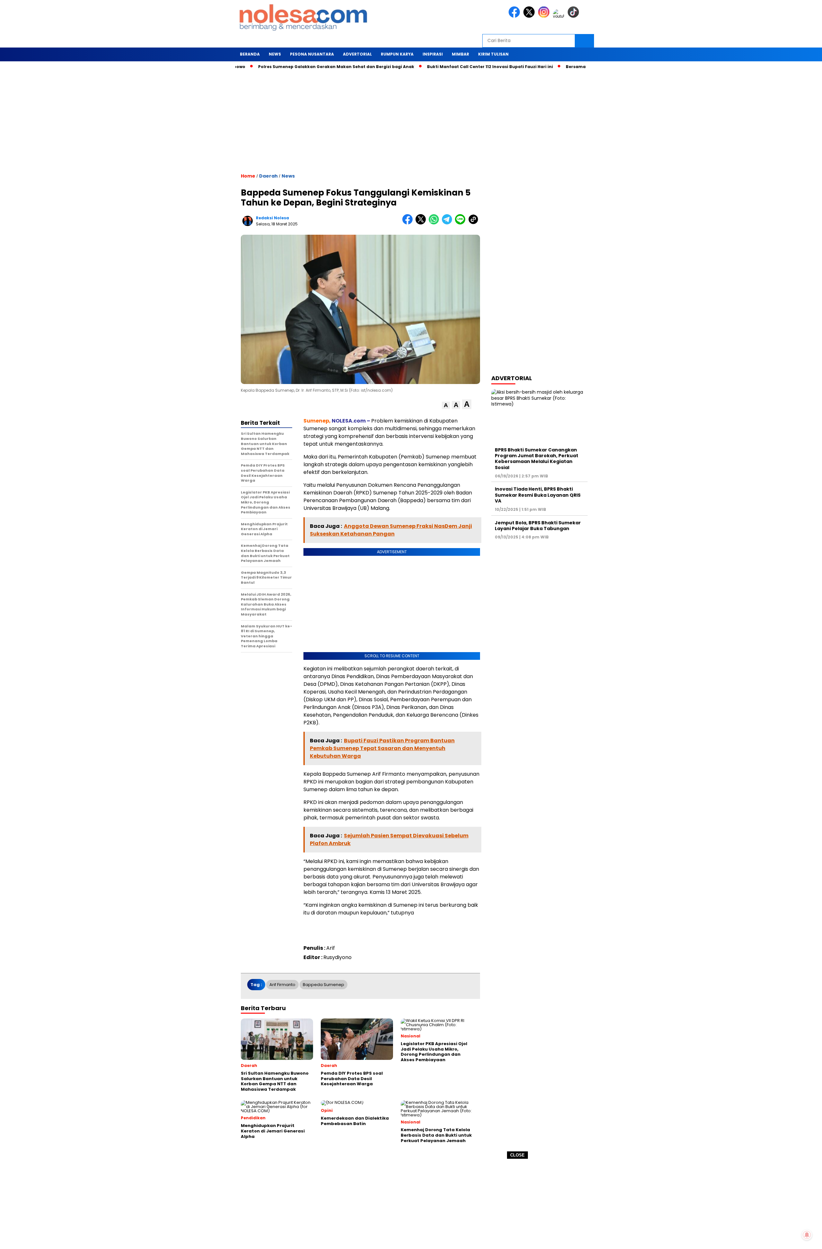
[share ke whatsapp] (435, 223)
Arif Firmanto (282, 985)
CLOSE (517, 1155)
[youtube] (559, 16)
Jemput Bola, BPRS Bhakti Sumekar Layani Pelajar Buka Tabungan (538, 526)
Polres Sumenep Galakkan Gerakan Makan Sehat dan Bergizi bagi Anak (305, 66)
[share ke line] (461, 223)
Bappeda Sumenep (323, 985)
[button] (446, 405)
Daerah (268, 176)
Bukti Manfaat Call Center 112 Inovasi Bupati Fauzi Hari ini (459, 66)
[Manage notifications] (807, 1235)
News (288, 176)
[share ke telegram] (448, 223)
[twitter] (530, 16)
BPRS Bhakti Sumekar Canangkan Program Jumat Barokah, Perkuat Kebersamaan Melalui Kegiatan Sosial (536, 459)
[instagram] (545, 16)
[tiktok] (574, 16)
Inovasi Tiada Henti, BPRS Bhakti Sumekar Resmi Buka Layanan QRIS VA (538, 495)
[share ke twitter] (422, 223)
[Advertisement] (411, 1204)
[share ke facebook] (408, 223)
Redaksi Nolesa (272, 218)
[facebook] (515, 16)
